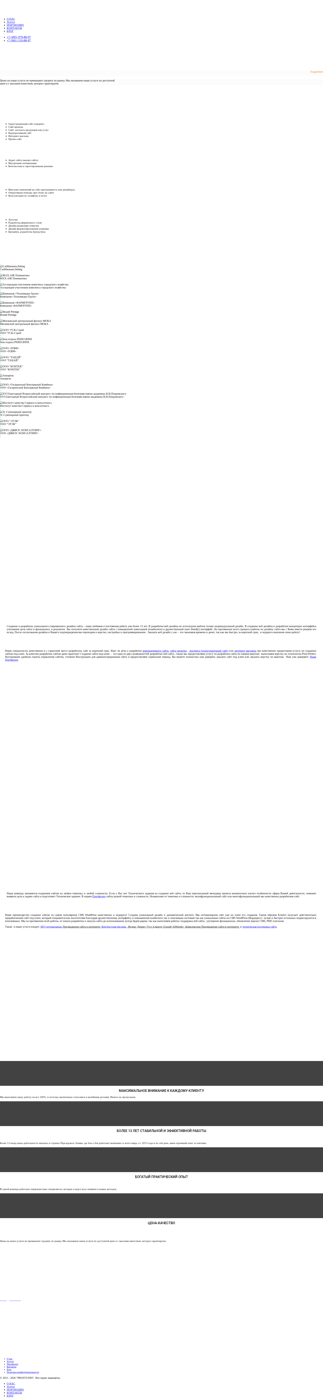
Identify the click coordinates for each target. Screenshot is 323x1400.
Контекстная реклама (114, 926)
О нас (9, 1359)
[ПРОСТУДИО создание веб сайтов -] (14, 11)
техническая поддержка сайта (259, 926)
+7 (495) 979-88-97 (19, 37)
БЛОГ (10, 31)
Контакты (11, 1367)
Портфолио (12, 1364)
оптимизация (53, 926)
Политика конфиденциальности (23, 1372)
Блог (9, 1369)
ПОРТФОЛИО (15, 25)
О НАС (11, 19)
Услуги (11, 22)
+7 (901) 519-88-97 (19, 40)
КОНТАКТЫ (14, 28)
